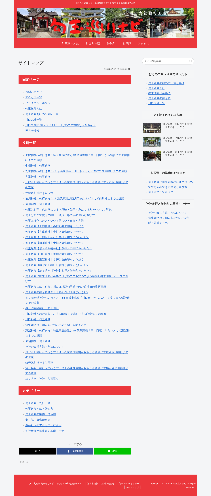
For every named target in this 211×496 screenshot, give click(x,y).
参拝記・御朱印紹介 (37, 419)
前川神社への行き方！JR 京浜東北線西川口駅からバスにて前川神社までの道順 (74, 198)
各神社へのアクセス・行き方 (43, 425)
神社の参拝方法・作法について (44, 346)
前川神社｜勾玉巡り (37, 204)
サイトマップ (132, 487)
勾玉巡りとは (33, 108)
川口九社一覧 (33, 119)
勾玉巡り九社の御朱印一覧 (42, 114)
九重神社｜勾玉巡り (37, 176)
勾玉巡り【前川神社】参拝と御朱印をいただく (54, 242)
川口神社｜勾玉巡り (37, 319)
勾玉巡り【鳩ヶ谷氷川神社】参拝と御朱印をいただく (58, 270)
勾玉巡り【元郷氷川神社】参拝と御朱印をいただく (57, 237)
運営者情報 (32, 130)
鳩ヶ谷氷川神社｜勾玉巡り (42, 378)
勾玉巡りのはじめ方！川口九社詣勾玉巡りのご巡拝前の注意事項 (65, 286)
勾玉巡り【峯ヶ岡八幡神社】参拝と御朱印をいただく (58, 248)
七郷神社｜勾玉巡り (37, 165)
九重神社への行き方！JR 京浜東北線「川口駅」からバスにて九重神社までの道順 (76, 171)
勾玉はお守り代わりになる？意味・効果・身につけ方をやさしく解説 (68, 209)
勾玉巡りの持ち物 (159, 98)
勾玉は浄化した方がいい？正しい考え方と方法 (54, 220)
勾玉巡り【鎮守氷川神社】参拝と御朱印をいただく (57, 265)
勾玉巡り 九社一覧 (37, 403)
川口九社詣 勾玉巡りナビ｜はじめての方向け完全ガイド (60, 125)
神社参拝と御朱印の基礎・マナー (46, 430)
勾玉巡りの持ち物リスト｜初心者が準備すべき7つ (56, 292)
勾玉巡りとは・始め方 (39, 408)
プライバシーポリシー (39, 103)
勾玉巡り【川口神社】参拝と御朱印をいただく (54, 254)
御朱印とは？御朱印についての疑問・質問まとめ (56, 325)
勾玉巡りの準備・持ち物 (40, 414)
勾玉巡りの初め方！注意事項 (166, 83)
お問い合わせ (33, 91)
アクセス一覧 (33, 97)
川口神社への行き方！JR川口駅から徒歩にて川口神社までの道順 (66, 313)
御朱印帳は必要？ (159, 93)
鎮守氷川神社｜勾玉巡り (40, 362)
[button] (191, 61)
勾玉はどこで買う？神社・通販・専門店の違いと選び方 (60, 215)
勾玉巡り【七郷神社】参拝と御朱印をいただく (54, 226)
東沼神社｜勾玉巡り (37, 341)
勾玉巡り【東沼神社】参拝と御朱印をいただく (54, 259)
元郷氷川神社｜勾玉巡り (40, 192)
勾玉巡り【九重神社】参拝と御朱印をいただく (54, 231)
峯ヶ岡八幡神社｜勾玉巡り (42, 308)
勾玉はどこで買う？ (160, 192)
